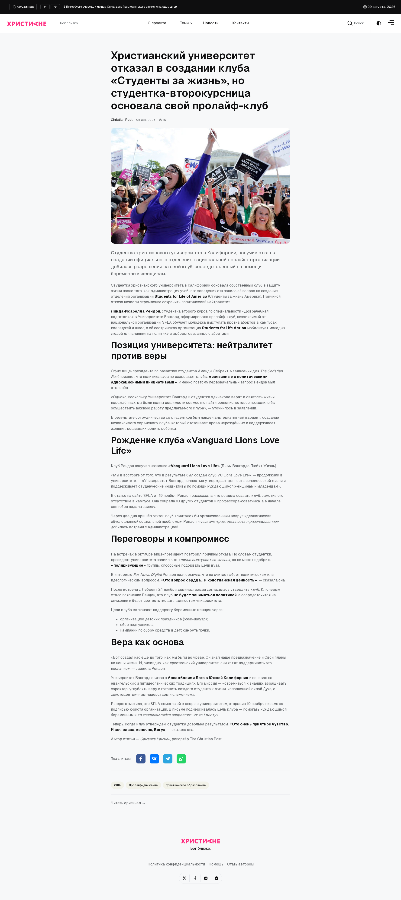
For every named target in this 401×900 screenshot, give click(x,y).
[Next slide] (55, 6)
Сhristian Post (122, 120)
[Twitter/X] (184, 878)
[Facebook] (141, 758)
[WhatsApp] (181, 758)
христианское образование (186, 785)
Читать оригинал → (128, 803)
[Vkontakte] (154, 758)
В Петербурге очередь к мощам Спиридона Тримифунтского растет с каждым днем (120, 7)
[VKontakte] (205, 878)
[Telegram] (167, 758)
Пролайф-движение (143, 785)
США (117, 785)
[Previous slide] (45, 6)
